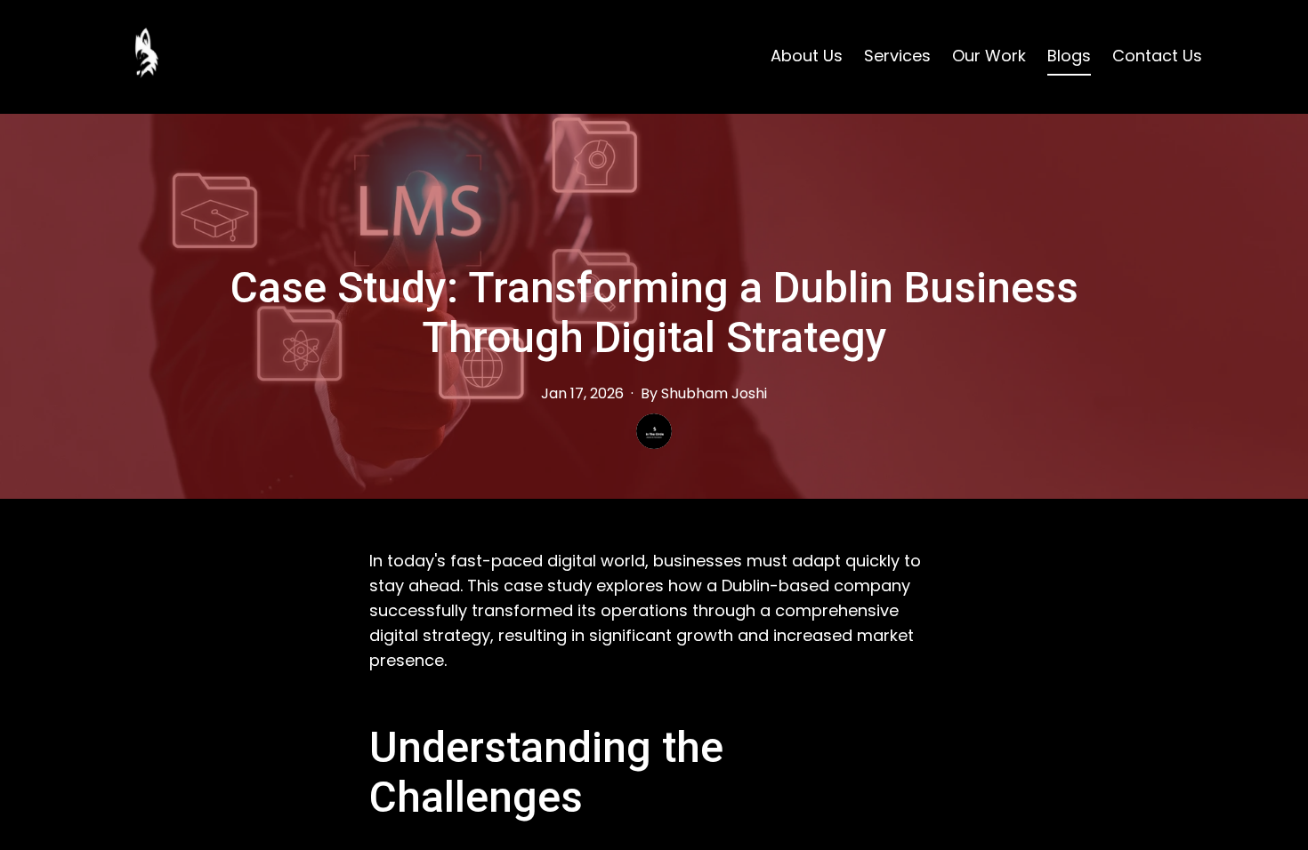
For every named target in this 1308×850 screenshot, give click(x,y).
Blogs (1069, 55)
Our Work (989, 55)
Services (897, 55)
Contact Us (1157, 55)
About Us (807, 55)
